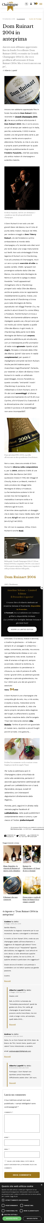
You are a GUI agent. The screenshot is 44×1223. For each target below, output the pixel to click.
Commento (8, 1112)
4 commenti (21, 19)
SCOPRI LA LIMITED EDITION (22, 629)
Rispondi (7, 981)
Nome (6, 1137)
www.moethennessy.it (38, 829)
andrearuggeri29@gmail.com (20, 1051)
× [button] (41, 1185)
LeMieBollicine (11, 813)
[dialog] (22, 1202)
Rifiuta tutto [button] (32, 1218)
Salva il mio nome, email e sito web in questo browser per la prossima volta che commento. (20, 1164)
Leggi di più (14, 1196)
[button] (22, 1214)
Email (6, 1149)
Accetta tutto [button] (12, 1218)
